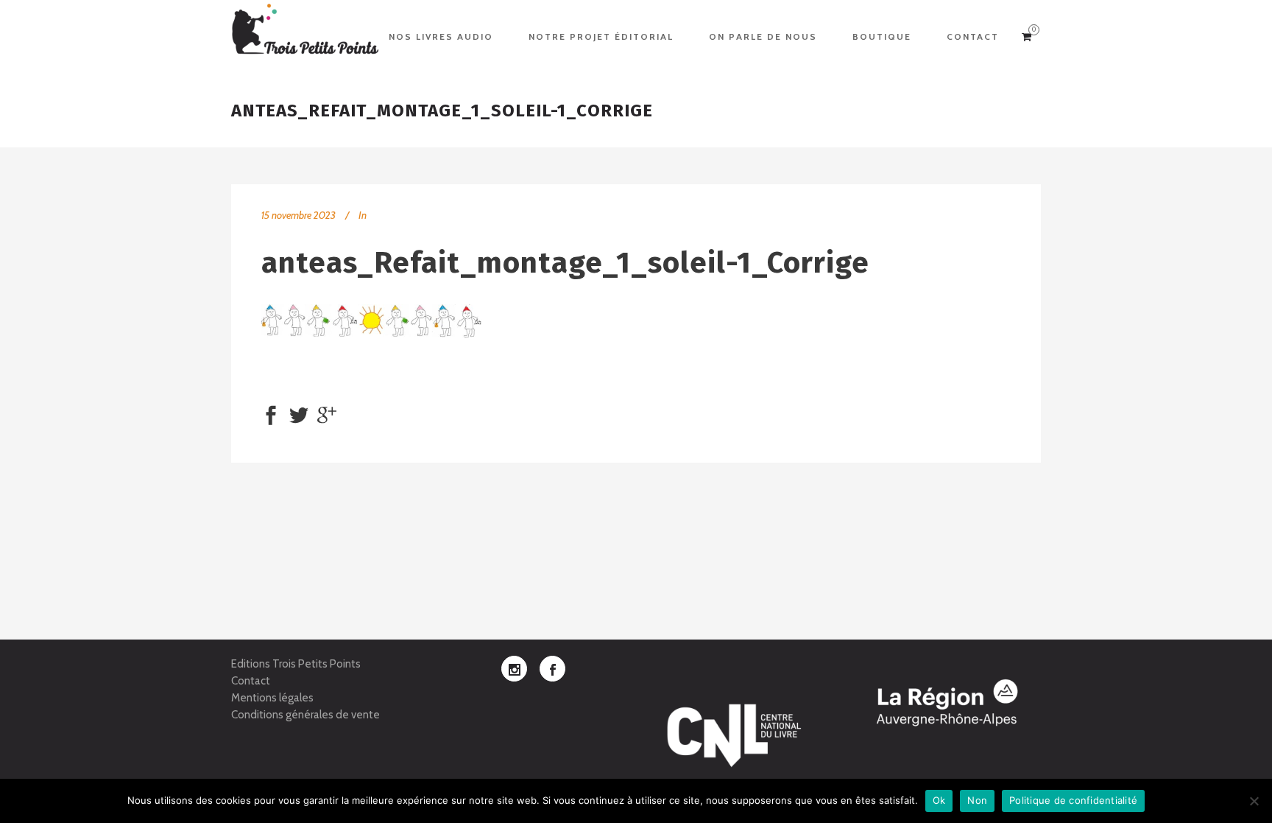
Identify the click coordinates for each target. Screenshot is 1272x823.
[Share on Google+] (326, 414)
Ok (939, 800)
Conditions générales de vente (305, 714)
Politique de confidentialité (1073, 800)
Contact (250, 680)
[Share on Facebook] (270, 414)
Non (977, 800)
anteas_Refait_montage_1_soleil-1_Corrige (565, 263)
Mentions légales (272, 697)
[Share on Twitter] (298, 414)
